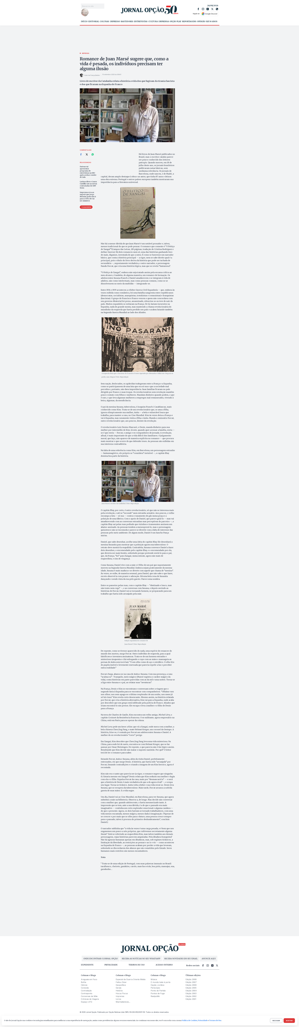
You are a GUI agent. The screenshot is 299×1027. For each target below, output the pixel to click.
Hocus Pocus (122, 993)
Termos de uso (137, 965)
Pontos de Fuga (158, 993)
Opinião (201, 21)
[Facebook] (198, 9)
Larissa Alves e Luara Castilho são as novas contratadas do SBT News (88, 185)
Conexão (85, 988)
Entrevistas (141, 21)
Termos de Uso (215, 1020)
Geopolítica (121, 985)
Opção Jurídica (157, 985)
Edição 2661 (191, 999)
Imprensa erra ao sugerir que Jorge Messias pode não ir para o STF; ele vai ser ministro (88, 196)
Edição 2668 (191, 979)
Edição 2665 (191, 988)
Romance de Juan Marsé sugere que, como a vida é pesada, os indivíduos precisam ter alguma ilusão (124, 63)
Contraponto (86, 993)
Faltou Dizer (121, 982)
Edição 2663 (191, 993)
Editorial (93, 21)
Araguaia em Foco (89, 979)
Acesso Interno (164, 965)
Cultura (153, 21)
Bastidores (127, 21)
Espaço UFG (86, 1002)
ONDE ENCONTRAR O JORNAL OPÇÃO (100, 958)
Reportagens (189, 21)
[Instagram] (203, 9)
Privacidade (110, 965)
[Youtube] (207, 9)
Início (84, 21)
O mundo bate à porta (160, 982)
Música (154, 979)
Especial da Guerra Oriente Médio (131, 979)
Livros (118, 999)
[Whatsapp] (217, 9)
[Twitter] (212, 9)
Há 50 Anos (211, 21)
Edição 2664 (191, 990)
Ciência (84, 985)
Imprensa (163, 21)
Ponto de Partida (158, 990)
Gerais (118, 988)
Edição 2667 (191, 982)
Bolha (83, 982)
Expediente (87, 965)
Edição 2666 (191, 985)
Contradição (86, 990)
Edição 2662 (191, 996)
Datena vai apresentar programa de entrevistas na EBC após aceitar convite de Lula (88, 172)
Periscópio (155, 988)
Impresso (115, 21)
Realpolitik (155, 996)
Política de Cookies (189, 1020)
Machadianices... (123, 1002)
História (119, 990)
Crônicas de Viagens (90, 999)
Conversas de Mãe (89, 996)
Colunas (104, 21)
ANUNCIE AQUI (209, 958)
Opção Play (175, 21)
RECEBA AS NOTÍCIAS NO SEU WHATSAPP (141, 958)
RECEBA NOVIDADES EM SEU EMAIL (181, 958)
